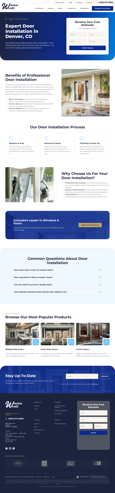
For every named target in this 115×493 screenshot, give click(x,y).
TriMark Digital (104, 477)
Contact (89, 2)
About (60, 8)
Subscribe (104, 376)
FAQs (35, 426)
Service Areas (59, 2)
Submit (93, 433)
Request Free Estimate (90, 225)
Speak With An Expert (60, 423)
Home (6, 19)
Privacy (53, 477)
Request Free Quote (102, 8)
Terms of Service (70, 486)
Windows (39, 8)
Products (37, 402)
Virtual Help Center (39, 430)
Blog (70, 2)
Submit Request (87, 48)
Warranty (84, 8)
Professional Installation (61, 410)
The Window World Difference (60, 406)
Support (37, 420)
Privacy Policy (62, 486)
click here (95, 384)
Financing (71, 8)
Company (58, 402)
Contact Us (37, 433)
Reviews (79, 2)
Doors (50, 8)
